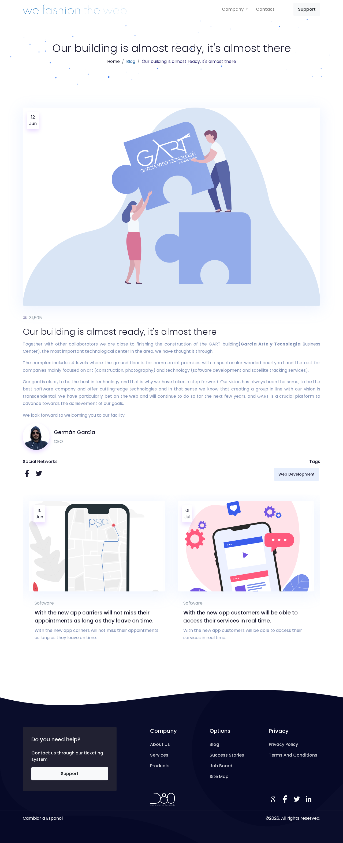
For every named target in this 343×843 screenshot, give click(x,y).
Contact (265, 9)
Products (160, 766)
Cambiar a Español (43, 818)
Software (55, 603)
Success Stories (227, 755)
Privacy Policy (283, 744)
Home (113, 61)
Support (307, 9)
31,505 (35, 318)
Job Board (221, 766)
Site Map (219, 776)
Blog (130, 61)
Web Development (296, 474)
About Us (160, 744)
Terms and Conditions (293, 755)
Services (159, 755)
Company (233, 9)
